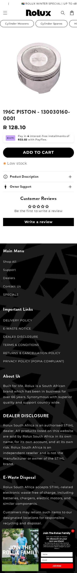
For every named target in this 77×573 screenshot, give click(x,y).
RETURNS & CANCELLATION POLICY (31, 353)
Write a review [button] (38, 222)
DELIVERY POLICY (17, 320)
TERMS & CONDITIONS (21, 345)
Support (9, 270)
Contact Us (12, 286)
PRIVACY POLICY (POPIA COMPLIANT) (33, 361)
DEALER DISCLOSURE (20, 337)
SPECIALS (11, 294)
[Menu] (5, 12)
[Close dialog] (72, 531)
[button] (62, 12)
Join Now (56, 565)
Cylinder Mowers (17, 23)
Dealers (9, 278)
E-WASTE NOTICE (17, 328)
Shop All (9, 262)
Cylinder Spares (52, 23)
